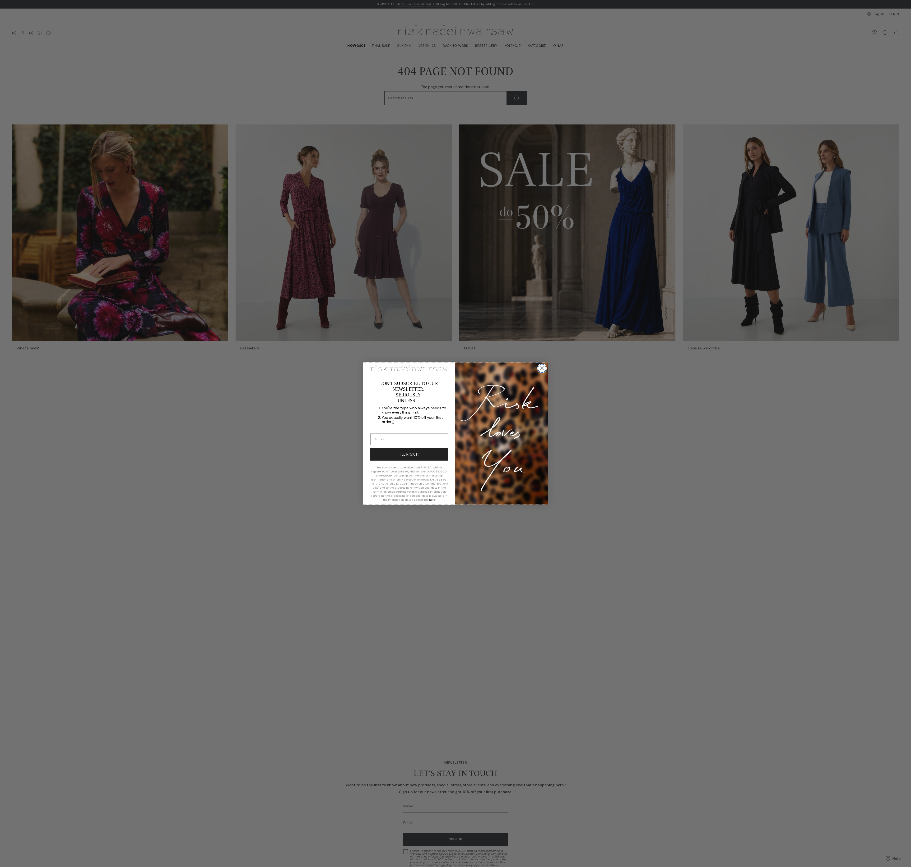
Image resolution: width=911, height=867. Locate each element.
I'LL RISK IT (409, 454)
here (432, 500)
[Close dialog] (542, 368)
